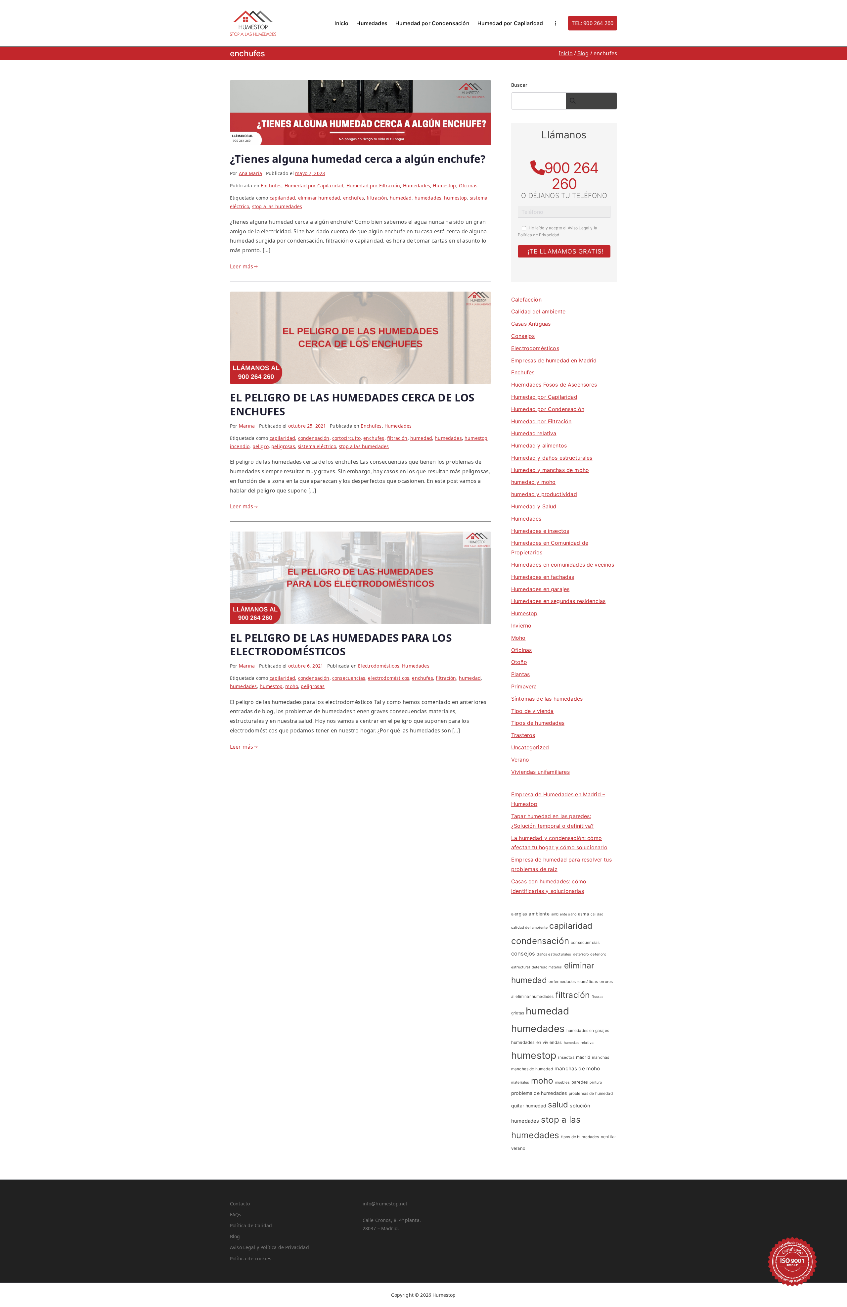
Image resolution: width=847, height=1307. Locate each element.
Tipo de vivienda (532, 711)
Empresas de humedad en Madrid (554, 360)
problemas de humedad (591, 1093)
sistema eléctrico (317, 446)
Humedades (371, 23)
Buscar (519, 85)
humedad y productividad (544, 494)
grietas (517, 1012)
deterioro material (547, 967)
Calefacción (526, 299)
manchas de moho (577, 1068)
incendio (239, 446)
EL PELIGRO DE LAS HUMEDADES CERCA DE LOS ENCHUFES (352, 404)
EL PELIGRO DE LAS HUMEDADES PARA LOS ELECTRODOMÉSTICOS (341, 644)
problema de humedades (539, 1093)
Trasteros (523, 735)
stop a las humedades (277, 206)
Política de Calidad (251, 1225)
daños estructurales (554, 954)
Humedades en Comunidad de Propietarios (549, 547)
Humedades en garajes (540, 589)
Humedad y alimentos (539, 445)
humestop (455, 198)
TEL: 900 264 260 (592, 23)
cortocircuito (346, 438)
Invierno (521, 625)
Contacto (240, 1203)
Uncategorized (530, 747)
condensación (314, 438)
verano (518, 1148)
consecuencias (348, 678)
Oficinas (468, 185)
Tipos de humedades (537, 723)
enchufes (353, 198)
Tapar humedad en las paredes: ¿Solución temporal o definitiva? (552, 821)
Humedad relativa (534, 433)
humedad (401, 198)
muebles (562, 1082)
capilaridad (282, 198)
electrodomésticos (388, 678)
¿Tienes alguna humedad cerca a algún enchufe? (357, 159)
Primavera (524, 686)
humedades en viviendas (536, 1042)
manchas (600, 1057)
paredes (579, 1082)
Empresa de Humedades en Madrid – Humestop (558, 799)
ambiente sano (563, 914)
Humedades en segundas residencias (558, 601)
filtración (377, 198)
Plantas (520, 674)
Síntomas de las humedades (547, 698)
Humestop (444, 185)
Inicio (341, 23)
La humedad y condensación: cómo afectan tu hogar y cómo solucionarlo (559, 843)
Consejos (523, 336)
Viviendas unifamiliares (540, 772)
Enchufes (271, 185)
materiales (520, 1082)
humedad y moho (533, 482)
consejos (523, 953)
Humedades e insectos (540, 531)
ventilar (608, 1136)
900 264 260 (571, 176)
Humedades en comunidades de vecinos (562, 564)
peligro (260, 446)
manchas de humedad (532, 1068)
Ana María (250, 173)
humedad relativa (579, 1043)
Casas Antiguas (531, 323)
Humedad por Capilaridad (510, 23)
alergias (519, 913)
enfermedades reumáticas (573, 981)
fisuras (597, 997)
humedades (428, 198)
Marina (247, 426)
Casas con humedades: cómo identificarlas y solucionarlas (548, 886)
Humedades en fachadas (542, 577)
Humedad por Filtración (373, 185)
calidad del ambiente (529, 927)
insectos (566, 1057)
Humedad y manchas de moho (550, 470)
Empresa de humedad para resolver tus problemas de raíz (561, 864)
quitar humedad (528, 1105)
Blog (235, 1236)
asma (583, 913)
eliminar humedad (319, 198)
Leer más (241, 266)
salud (558, 1104)
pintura (596, 1082)
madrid (583, 1057)
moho (291, 686)
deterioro (581, 954)
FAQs (236, 1214)
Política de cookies (250, 1258)
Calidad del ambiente (538, 311)
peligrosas (283, 446)
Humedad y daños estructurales (552, 457)
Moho (518, 637)
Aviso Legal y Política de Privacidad (269, 1247)
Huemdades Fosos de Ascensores (554, 384)
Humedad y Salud (533, 506)
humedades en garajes (587, 1030)
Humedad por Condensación (432, 23)
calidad (597, 914)
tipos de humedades (580, 1136)
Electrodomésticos (378, 666)
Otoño (519, 662)
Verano (520, 759)
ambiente (539, 913)
